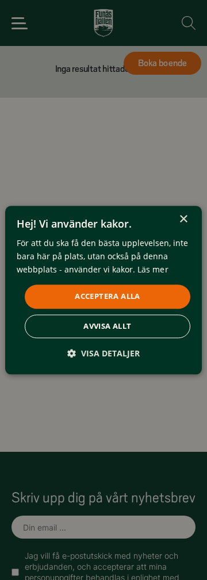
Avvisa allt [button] (107, 326)
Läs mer (152, 269)
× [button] (183, 219)
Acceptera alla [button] (107, 296)
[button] (103, 353)
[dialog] (103, 290)
